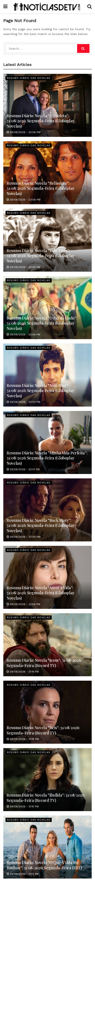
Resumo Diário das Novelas (28, 78)
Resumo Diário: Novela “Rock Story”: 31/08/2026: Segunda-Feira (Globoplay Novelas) (40, 525)
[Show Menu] (5, 6)
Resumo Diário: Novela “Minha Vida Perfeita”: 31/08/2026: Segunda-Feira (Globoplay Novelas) (47, 458)
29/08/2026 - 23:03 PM (24, 401)
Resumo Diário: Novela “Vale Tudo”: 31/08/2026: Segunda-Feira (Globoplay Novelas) (40, 256)
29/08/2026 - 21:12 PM (24, 873)
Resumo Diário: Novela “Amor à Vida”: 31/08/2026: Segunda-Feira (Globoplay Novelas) (40, 593)
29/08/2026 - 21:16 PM (24, 671)
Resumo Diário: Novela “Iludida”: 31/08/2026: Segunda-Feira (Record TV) (46, 797)
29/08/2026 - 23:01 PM (24, 469)
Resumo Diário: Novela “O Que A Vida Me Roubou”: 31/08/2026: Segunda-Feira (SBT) (44, 865)
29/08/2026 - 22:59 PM (24, 604)
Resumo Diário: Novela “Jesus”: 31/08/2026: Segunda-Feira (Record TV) (44, 663)
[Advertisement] (47, 941)
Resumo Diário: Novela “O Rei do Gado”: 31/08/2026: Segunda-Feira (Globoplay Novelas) (42, 323)
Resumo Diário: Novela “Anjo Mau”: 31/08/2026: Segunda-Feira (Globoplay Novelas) (40, 390)
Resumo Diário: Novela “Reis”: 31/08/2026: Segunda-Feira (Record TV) (43, 730)
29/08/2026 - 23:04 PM (24, 334)
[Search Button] (89, 6)
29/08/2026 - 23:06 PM (24, 132)
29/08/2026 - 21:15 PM (24, 806)
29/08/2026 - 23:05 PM (24, 267)
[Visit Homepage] (47, 6)
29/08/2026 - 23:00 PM (24, 536)
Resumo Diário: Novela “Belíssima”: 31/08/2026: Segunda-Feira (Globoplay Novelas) (40, 188)
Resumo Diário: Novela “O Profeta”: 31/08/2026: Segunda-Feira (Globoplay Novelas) (40, 121)
